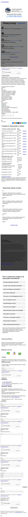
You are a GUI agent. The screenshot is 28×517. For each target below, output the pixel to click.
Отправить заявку (5, 75)
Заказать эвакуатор (14, 57)
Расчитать (3, 121)
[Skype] (24, 123)
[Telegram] (26, 123)
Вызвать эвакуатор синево (7, 263)
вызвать (24, 130)
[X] (18, 123)
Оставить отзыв (14, 225)
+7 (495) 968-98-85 (5, 1)
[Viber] (20, 123)
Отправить (4, 378)
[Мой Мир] (16, 123)
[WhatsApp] (22, 123)
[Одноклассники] (15, 123)
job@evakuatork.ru (16, 397)
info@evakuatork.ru (6, 385)
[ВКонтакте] (13, 123)
